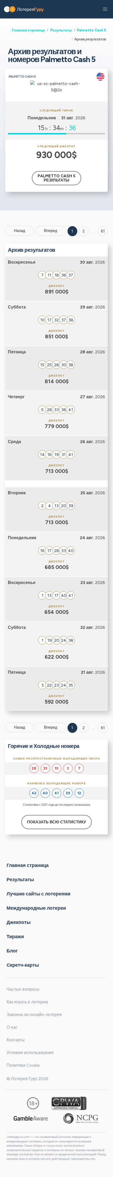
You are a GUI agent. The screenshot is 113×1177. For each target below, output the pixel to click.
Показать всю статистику (56, 822)
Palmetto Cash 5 (91, 30)
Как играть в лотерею (27, 1001)
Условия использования (30, 1052)
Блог (12, 951)
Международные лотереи (36, 908)
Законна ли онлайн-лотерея (34, 1014)
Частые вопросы (23, 989)
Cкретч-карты (23, 965)
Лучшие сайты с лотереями (38, 894)
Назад (19, 230)
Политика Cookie (23, 1065)
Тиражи (15, 936)
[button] (105, 9)
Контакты (16, 1039)
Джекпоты (18, 922)
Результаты (61, 30)
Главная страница (28, 30)
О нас (12, 1027)
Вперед (50, 230)
